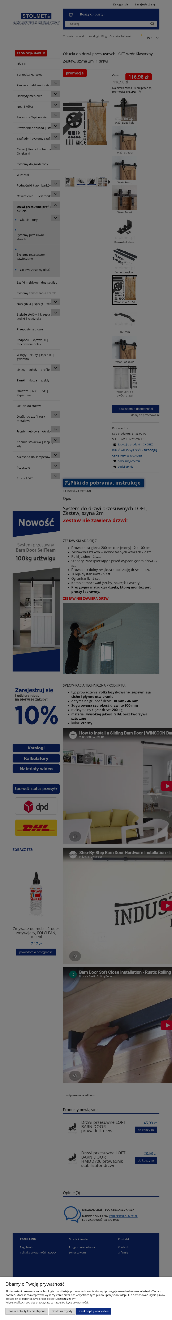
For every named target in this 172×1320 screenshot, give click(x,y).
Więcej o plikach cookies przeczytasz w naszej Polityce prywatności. (47, 1302)
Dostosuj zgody (62, 1311)
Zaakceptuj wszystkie (94, 1311)
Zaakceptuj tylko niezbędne (27, 1311)
